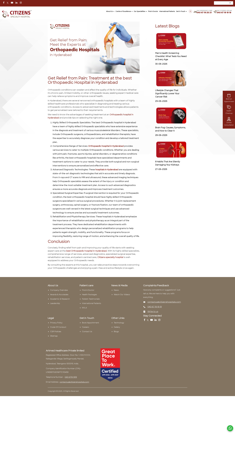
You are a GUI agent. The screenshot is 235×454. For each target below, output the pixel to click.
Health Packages (89, 294)
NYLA (84, 308)
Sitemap (54, 336)
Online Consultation (229, 124)
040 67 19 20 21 (204, 12)
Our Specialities (140, 11)
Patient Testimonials (91, 299)
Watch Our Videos (122, 294)
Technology (119, 323)
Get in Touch (181, 11)
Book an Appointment (229, 100)
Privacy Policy (56, 323)
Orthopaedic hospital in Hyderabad (106, 146)
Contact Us (87, 331)
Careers (85, 327)
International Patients (167, 11)
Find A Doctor (88, 290)
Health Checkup (228, 112)
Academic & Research (60, 299)
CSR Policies (55, 331)
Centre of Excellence (123, 11)
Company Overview (59, 290)
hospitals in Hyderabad (106, 169)
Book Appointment (90, 323)
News (116, 290)
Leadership (55, 303)
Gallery (117, 327)
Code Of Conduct (58, 327)
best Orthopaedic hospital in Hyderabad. (87, 251)
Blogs (116, 331)
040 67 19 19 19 (224, 12)
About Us (109, 11)
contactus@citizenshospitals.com (164, 302)
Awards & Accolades (59, 294)
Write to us (152, 311)
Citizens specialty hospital (110, 257)
